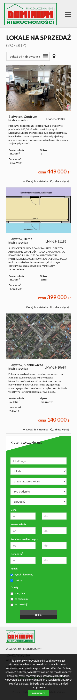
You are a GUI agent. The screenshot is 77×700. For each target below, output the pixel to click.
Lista (45, 56)
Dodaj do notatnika (37, 181)
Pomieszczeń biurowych (24, 539)
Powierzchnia (18, 524)
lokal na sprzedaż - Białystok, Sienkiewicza (38, 373)
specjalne (20, 593)
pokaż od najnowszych (25, 56)
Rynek (14, 568)
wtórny (18, 580)
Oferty (14, 587)
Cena (13, 509)
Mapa (54, 56)
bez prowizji (21, 604)
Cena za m (16, 553)
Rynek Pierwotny (24, 574)
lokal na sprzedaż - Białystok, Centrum (38, 125)
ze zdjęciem (21, 598)
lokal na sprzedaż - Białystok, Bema (38, 249)
